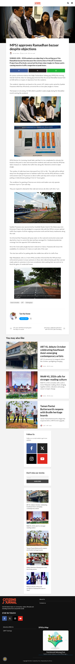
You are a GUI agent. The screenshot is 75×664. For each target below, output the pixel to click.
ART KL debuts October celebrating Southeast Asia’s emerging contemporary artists (53, 351)
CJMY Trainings (7, 631)
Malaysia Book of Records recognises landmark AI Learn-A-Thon (36, 588)
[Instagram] (32, 459)
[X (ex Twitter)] (42, 448)
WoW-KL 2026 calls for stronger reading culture (53, 378)
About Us (42, 599)
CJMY (44, 425)
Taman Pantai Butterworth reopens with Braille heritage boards (51, 411)
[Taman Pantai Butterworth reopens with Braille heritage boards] (22, 415)
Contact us (43, 603)
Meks (39, 661)
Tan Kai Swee (15, 53)
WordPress (49, 661)
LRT (22, 302)
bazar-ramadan (15, 302)
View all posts (24, 318)
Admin (44, 366)
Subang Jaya (29, 302)
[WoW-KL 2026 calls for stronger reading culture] (22, 385)
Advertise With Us (8, 627)
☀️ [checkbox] (5, 659)
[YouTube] (42, 459)
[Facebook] (32, 448)
